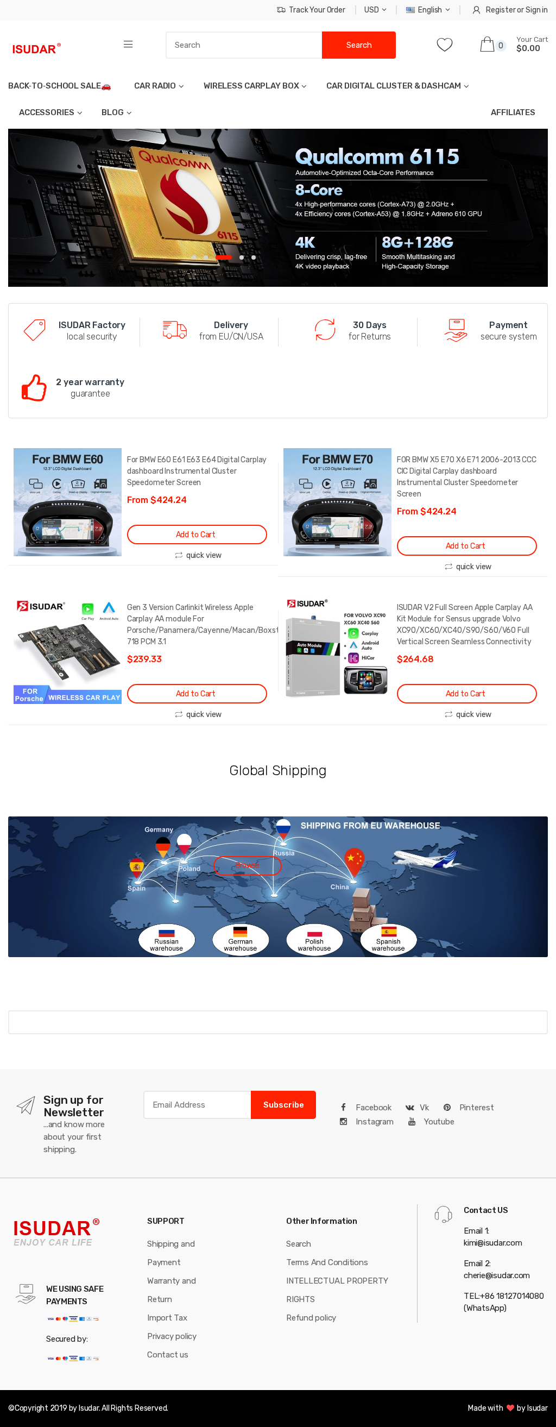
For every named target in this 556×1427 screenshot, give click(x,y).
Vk (424, 1107)
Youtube (438, 1122)
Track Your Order (317, 10)
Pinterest (475, 1107)
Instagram (373, 1122)
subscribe (283, 1105)
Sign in (537, 10)
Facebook (372, 1107)
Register (500, 10)
